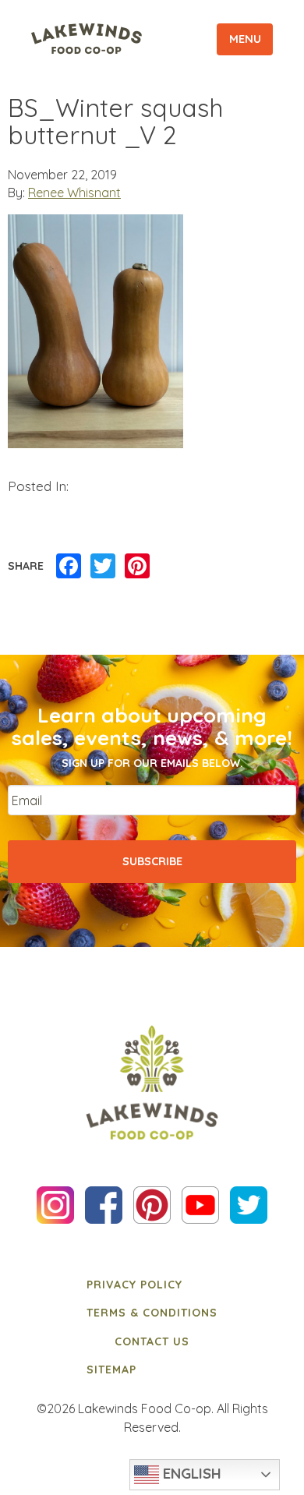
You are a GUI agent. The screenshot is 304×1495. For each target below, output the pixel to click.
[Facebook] (68, 566)
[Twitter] (102, 566)
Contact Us (152, 1341)
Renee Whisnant (74, 192)
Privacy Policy (134, 1285)
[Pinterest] (137, 566)
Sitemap (111, 1369)
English (190, 1473)
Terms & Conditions (152, 1313)
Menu (245, 39)
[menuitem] (152, 1285)
